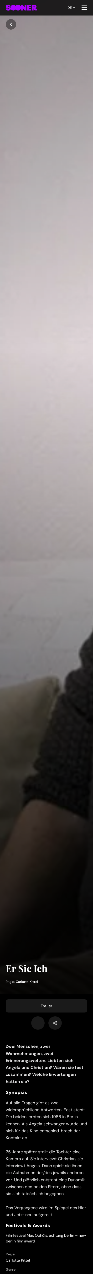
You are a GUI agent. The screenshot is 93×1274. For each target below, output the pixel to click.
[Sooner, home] (21, 8)
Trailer (46, 1005)
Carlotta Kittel (27, 982)
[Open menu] (84, 8)
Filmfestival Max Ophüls (26, 1235)
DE (69, 7)
